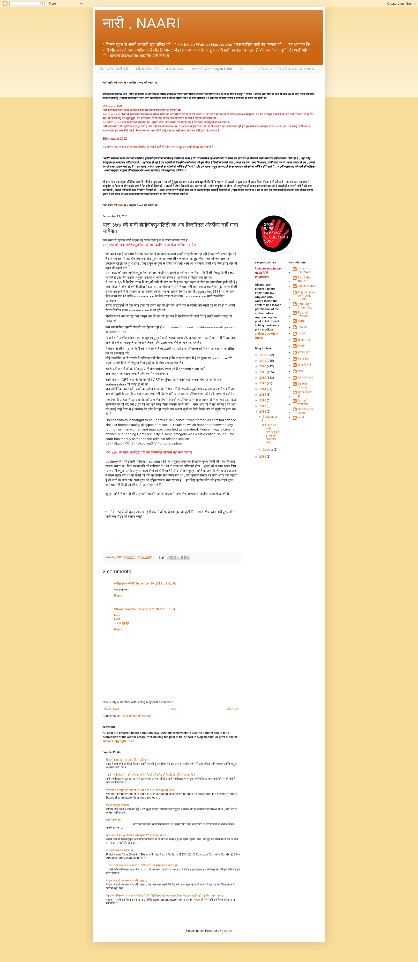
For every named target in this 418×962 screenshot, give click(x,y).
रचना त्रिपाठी (305, 365)
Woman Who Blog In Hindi (212, 69)
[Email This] (169, 557)
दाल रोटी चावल (175, 69)
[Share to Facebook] (183, 557)
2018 (263, 411)
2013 (263, 383)
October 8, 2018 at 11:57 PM (156, 609)
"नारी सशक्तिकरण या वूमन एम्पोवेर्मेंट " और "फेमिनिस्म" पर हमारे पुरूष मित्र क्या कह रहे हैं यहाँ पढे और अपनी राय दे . (165, 895)
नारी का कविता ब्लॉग (147, 69)
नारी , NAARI (141, 23)
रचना (242, 69)
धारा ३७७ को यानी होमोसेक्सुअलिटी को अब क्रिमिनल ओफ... (271, 433)
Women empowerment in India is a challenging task (140, 790)
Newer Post (111, 709)
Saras (301, 321)
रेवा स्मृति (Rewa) (302, 385)
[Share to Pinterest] (187, 557)
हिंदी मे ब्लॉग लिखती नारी (113, 69)
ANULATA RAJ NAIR (304, 270)
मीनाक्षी (301, 346)
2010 (263, 366)
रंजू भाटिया (303, 358)
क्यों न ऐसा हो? (114, 820)
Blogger (227, 930)
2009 (263, 360)
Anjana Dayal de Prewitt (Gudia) (306, 296)
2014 (263, 389)
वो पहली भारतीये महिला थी (120, 850)
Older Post (232, 709)
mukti (301, 417)
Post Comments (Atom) (135, 716)
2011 (263, 372)
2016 (263, 400)
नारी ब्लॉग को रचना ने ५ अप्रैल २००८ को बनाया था (283, 69)
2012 (263, 377)
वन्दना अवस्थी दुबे (305, 394)
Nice (117, 615)
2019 (263, 456)
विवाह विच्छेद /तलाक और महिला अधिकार (127, 760)
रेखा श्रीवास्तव (305, 377)
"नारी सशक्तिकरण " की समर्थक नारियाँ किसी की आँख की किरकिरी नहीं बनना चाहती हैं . (151, 775)
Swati (301, 333)
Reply (118, 595)
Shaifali (302, 327)
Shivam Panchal (125, 609)
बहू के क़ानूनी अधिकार (117, 805)
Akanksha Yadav (304, 279)
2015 (263, 394)
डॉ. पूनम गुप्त (304, 339)
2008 (263, 355)
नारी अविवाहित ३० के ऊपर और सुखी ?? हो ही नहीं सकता (136, 835)
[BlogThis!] (174, 557)
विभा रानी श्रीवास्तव (303, 402)
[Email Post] (161, 557)
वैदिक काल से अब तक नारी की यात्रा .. (126, 880)
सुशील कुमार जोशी (124, 583)
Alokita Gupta (306, 286)
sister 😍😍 (121, 623)
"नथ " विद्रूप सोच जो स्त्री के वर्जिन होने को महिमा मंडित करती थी (143, 865)
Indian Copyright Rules (118, 741)
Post (117, 619)
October (268, 449)
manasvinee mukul (306, 411)
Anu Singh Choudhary (305, 305)
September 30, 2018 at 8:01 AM (156, 583)
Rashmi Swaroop (303, 314)
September (270, 416)
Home (172, 709)
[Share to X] (178, 557)
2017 (263, 406)
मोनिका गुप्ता (304, 352)
